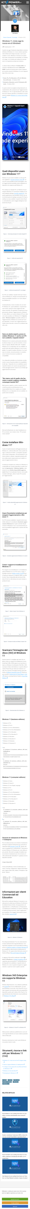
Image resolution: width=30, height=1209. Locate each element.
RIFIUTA (15, 1206)
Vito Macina (15, 33)
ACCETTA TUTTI (15, 1199)
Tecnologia (14, 37)
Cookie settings (15, 1203)
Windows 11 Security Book (9, 1070)
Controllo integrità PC (19, 193)
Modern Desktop (7, 1081)
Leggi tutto (4, 1194)
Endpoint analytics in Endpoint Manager (16, 947)
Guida (4, 1080)
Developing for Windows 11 (9, 1073)
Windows (16, 1081)
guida (5, 986)
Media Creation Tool (17, 573)
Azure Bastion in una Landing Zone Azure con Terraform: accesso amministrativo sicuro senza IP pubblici (14, 1115)
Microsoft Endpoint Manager (18, 953)
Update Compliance (19, 959)
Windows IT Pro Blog (9, 995)
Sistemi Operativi (7, 37)
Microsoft (16, 1080)
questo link (12, 914)
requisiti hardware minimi (17, 179)
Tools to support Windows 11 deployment (13, 1064)
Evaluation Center (14, 846)
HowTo (10, 1080)
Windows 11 (6, 1083)
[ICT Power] (11, 2)
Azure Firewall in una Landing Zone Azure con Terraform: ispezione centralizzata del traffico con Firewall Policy (14, 1156)
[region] (15, 1198)
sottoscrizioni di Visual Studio (17, 674)
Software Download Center (13, 672)
